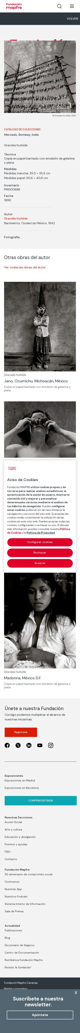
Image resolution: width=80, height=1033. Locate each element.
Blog (7, 938)
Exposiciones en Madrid (20, 780)
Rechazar (40, 552)
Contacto (11, 859)
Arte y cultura (13, 829)
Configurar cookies (40, 542)
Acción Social (13, 822)
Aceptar (40, 563)
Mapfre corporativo (15, 988)
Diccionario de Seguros (19, 945)
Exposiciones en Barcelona (22, 788)
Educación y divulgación (20, 837)
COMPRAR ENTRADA (40, 800)
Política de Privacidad (41, 532)
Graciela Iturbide (16, 218)
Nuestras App (13, 889)
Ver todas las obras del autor (25, 267)
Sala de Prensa (14, 911)
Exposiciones (14, 775)
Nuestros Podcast (16, 896)
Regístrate (20, 732)
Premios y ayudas (16, 844)
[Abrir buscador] (59, 6)
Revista (18, 967)
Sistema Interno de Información (25, 904)
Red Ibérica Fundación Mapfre (24, 960)
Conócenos (12, 881)
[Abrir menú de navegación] (69, 6)
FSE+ (8, 851)
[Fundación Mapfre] (14, 6)
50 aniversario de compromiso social (28, 874)
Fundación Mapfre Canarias (21, 983)
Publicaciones (13, 930)
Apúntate (40, 1015)
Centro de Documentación (22, 952)
